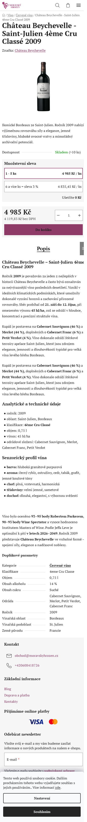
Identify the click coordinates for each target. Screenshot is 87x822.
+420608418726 (27, 665)
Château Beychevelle (30, 50)
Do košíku (43, 229)
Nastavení (42, 798)
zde (57, 787)
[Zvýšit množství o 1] (79, 215)
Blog (7, 689)
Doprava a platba (17, 695)
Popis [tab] (43, 248)
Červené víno (60, 565)
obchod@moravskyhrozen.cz (36, 655)
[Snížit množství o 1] (58, 215)
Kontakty (11, 701)
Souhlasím (42, 811)
